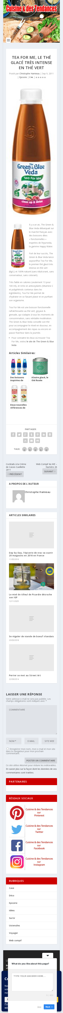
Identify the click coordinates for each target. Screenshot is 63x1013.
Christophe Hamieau (29, 73)
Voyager (13, 933)
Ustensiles (14, 925)
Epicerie (23, 77)
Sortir (12, 918)
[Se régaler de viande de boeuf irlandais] (31, 618)
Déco (11, 895)
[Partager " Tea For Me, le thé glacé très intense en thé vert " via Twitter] (19, 435)
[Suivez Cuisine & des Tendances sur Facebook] (31, 852)
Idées (12, 910)
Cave (11, 888)
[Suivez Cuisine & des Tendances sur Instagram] (31, 869)
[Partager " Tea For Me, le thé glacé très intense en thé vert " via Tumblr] (31, 435)
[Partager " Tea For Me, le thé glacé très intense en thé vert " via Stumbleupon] (25, 441)
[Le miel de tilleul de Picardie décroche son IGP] (31, 576)
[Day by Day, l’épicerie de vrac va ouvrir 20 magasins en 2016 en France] (31, 535)
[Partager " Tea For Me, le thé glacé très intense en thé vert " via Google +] (25, 435)
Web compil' (15, 940)
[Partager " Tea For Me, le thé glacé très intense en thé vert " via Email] (31, 441)
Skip (39, 1007)
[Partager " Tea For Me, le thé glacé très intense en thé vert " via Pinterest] (38, 435)
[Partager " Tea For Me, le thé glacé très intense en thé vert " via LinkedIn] (44, 435)
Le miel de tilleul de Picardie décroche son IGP (30, 596)
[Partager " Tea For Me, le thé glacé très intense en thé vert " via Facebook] (13, 435)
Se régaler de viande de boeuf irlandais (31, 636)
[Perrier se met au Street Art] (31, 657)
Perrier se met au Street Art (25, 675)
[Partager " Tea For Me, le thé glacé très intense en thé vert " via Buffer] (50, 435)
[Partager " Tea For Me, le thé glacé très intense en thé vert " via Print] (38, 441)
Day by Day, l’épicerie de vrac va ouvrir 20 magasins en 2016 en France (31, 554)
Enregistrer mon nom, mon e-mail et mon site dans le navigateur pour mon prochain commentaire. (30, 751)
